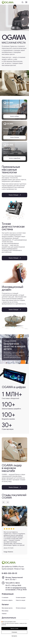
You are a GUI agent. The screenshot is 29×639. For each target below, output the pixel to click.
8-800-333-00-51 (9, 573)
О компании (5, 597)
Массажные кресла (7, 608)
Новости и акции (20, 600)
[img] (9, 562)
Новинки (4, 613)
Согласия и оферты (7, 600)
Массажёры (5, 611)
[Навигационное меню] (26, 2)
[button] (22, 2)
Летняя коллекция (21, 608)
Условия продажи (21, 597)
